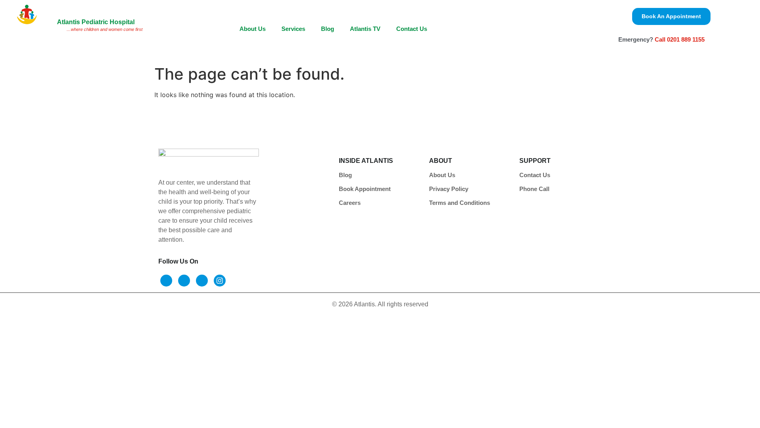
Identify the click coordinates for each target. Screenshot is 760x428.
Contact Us (411, 28)
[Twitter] (184, 281)
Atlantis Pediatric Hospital (96, 22)
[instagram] (220, 281)
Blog (327, 28)
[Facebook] (166, 281)
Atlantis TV (365, 28)
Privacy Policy (448, 188)
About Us (252, 28)
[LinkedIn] (202, 281)
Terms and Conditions (459, 202)
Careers (350, 202)
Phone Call (534, 188)
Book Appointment (365, 188)
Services (293, 28)
